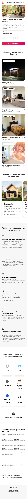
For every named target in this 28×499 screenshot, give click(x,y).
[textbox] (7, 39)
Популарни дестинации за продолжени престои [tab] (14, 434)
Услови (17, 491)
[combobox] (13, 33)
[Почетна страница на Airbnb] (3, 2)
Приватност (11, 491)
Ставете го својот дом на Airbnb (15, 2)
